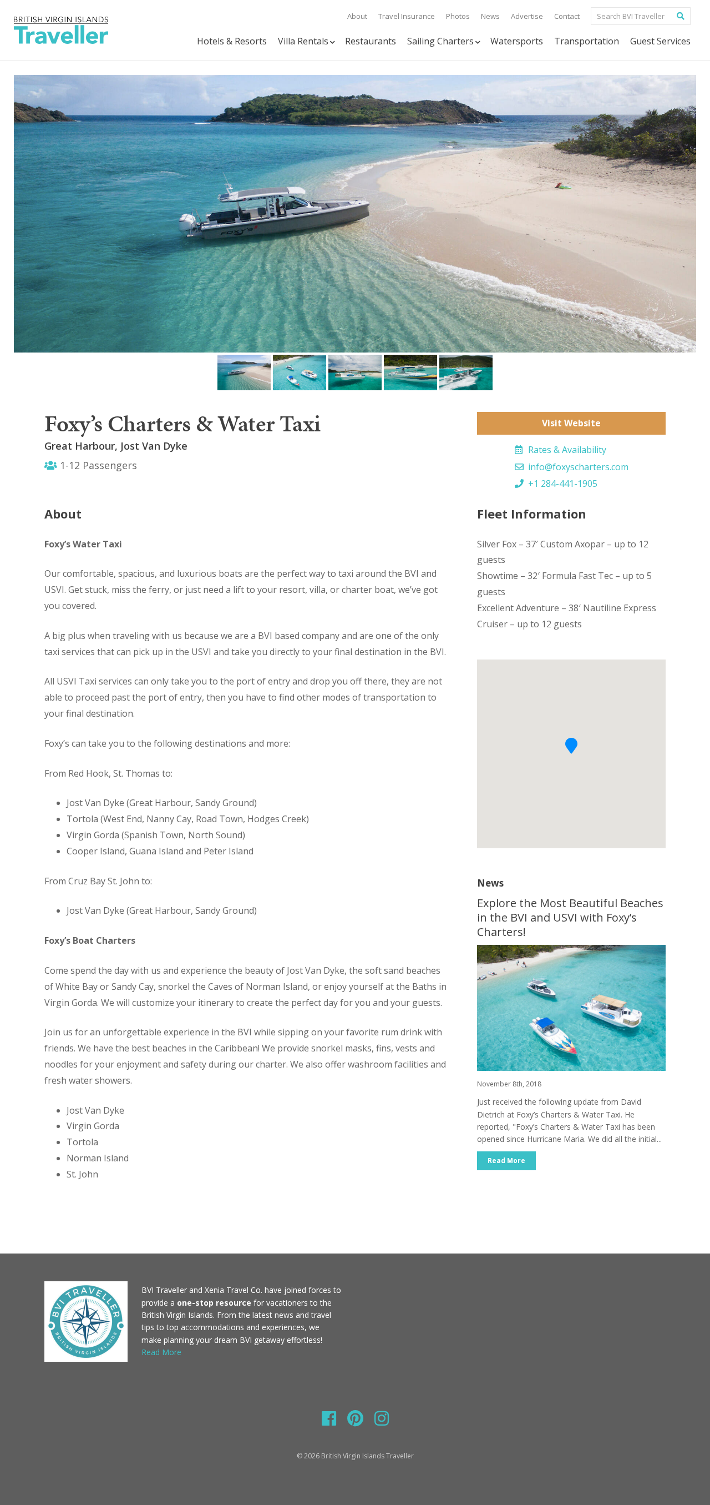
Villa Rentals (303, 41)
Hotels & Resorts (232, 41)
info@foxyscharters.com (577, 467)
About (357, 16)
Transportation (586, 41)
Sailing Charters (440, 41)
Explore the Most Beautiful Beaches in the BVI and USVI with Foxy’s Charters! (570, 917)
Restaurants (370, 41)
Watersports (516, 41)
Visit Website (571, 423)
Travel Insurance (406, 16)
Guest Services (660, 41)
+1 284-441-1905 (561, 483)
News (490, 16)
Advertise (527, 16)
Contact (567, 16)
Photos (458, 16)
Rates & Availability (566, 450)
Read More (506, 1160)
